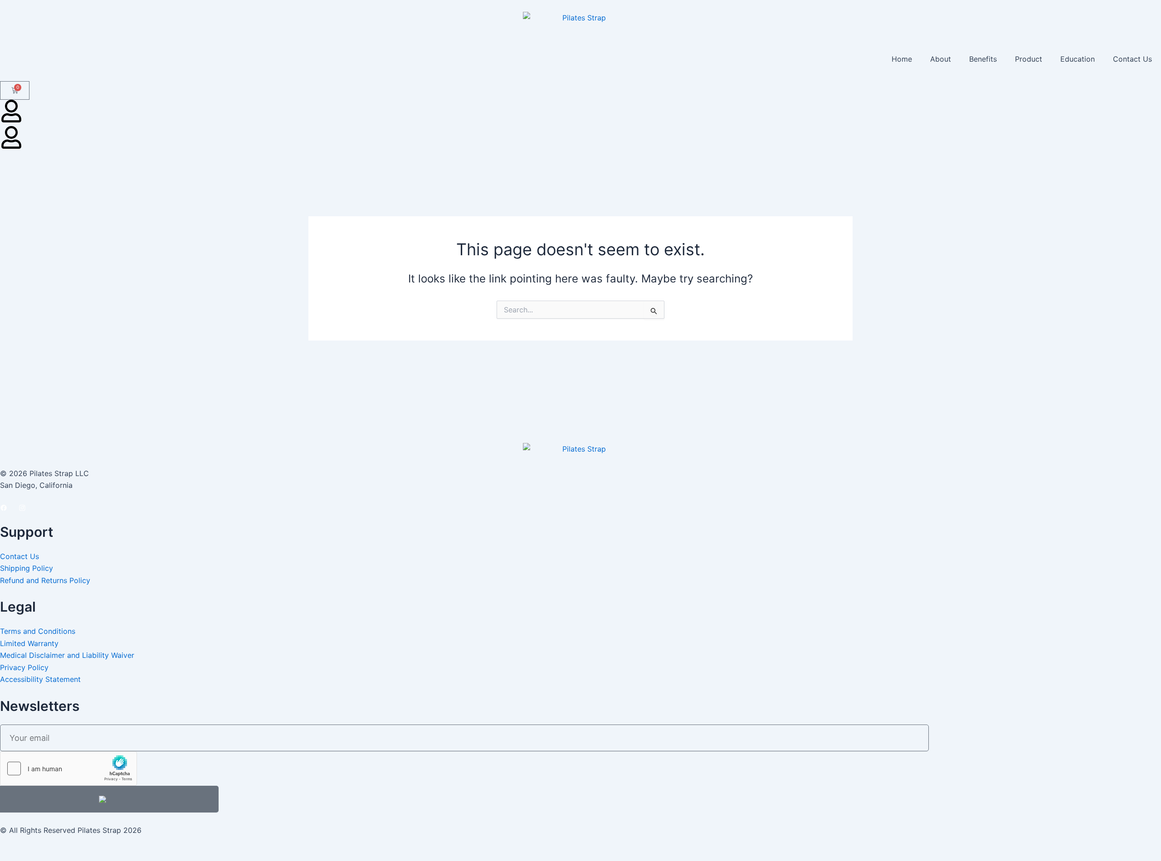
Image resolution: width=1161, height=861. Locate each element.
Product (1028, 58)
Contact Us (1132, 58)
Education (1077, 58)
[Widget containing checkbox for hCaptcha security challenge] (68, 768)
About (940, 58)
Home (902, 58)
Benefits (983, 58)
